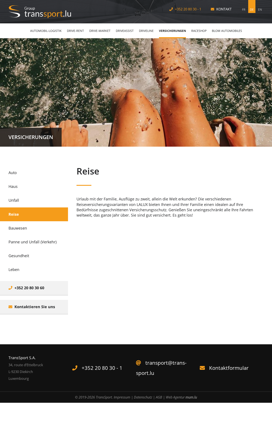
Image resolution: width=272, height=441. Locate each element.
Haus (13, 186)
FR (243, 9)
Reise (13, 214)
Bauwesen (17, 228)
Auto (12, 172)
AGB (159, 397)
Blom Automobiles (227, 31)
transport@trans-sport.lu (161, 367)
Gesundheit (18, 255)
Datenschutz (143, 397)
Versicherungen (172, 31)
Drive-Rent (75, 31)
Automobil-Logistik (46, 31)
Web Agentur (175, 397)
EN (260, 9)
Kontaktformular (229, 367)
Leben (13, 269)
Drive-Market (99, 31)
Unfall (13, 200)
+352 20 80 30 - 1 (188, 9)
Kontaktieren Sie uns (34, 306)
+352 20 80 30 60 (29, 287)
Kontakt (224, 9)
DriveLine (146, 31)
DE (252, 9)
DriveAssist (125, 31)
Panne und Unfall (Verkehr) (32, 241)
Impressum (122, 397)
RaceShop (199, 31)
